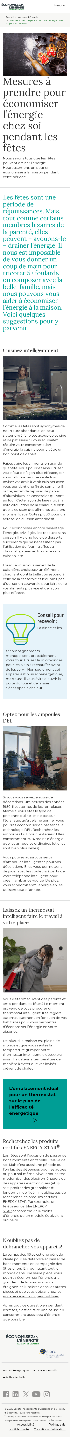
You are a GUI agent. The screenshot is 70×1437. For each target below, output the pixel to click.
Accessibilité (25, 1424)
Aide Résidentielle (14, 1377)
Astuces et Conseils (28, 17)
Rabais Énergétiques (16, 1370)
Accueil (10, 17)
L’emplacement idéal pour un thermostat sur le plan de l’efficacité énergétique (33, 1101)
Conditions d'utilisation (50, 1429)
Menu (60, 6)
